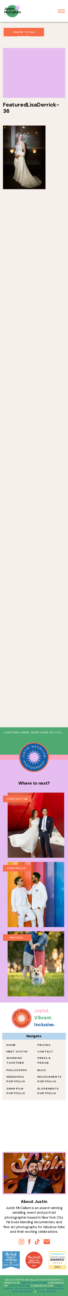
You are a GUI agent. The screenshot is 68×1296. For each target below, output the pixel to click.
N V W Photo (46, 1291)
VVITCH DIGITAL (19, 1285)
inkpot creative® (34, 1282)
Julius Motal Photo (30, 1288)
